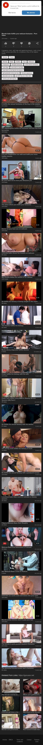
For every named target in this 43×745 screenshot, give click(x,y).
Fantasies (6, 64)
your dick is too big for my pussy (13, 70)
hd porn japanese (27, 73)
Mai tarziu (12, 13)
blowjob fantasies (17, 64)
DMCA (11, 739)
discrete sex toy (8, 76)
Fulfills (18, 62)
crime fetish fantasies (31, 64)
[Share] (37, 43)
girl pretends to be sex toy (11, 73)
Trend (11, 57)
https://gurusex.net (26, 675)
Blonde (5, 57)
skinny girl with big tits (9, 79)
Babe (11, 62)
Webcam (31, 62)
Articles (5, 739)
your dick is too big (17, 67)
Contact (29, 739)
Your (24, 62)
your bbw (5, 67)
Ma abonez (31, 13)
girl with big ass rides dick (23, 76)
